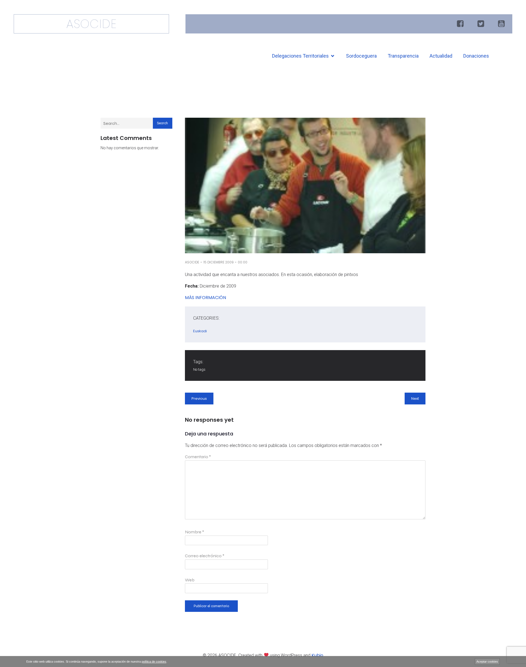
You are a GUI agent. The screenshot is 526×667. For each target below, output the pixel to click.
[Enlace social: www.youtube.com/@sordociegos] (502, 23)
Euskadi (200, 331)
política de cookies (154, 661)
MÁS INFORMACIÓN (205, 297)
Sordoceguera (361, 56)
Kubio (317, 655)
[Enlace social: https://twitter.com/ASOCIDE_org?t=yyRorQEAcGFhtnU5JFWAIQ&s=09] (481, 23)
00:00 (242, 262)
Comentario (198, 456)
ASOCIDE (192, 262)
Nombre (194, 531)
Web (190, 579)
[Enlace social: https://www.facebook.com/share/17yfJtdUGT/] (461, 23)
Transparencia (403, 56)
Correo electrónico (204, 555)
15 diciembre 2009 (218, 262)
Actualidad (441, 56)
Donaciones (476, 56)
